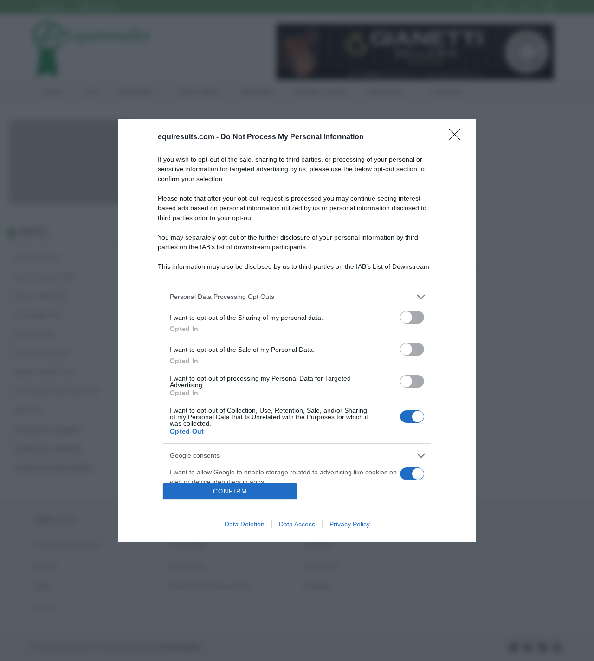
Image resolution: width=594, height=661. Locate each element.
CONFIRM (230, 491)
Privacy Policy (349, 524)
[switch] (412, 317)
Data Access (297, 524)
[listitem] (297, 297)
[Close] (457, 137)
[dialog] (297, 330)
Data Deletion (245, 524)
